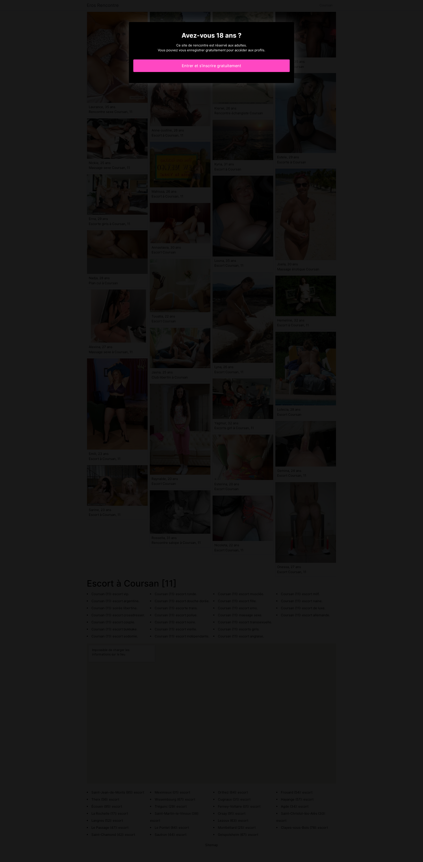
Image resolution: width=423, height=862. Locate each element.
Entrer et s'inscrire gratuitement (211, 65)
